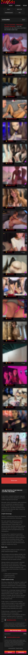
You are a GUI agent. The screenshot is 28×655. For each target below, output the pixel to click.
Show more (14, 480)
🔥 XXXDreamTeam (11, 118)
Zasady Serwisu (19, 648)
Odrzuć (10, 652)
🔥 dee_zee (9, 163)
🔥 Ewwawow (9, 384)
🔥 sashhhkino (10, 274)
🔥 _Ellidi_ (9, 362)
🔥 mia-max (9, 251)
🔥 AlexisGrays (10, 229)
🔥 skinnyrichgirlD (11, 296)
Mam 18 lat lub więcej (15, 630)
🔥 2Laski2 (9, 429)
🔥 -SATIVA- (9, 74)
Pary (20, 12)
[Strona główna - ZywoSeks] (8, 2)
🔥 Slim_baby (9, 407)
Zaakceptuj (21, 652)
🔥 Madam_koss (10, 185)
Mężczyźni (19, 9)
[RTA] (25, 633)
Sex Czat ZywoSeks (9, 24)
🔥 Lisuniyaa (9, 207)
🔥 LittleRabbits (10, 96)
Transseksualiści (9, 12)
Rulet (8, 9)
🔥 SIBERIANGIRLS (11, 451)
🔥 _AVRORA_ (10, 141)
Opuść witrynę (7, 633)
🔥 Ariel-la (8, 318)
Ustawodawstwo (11, 648)
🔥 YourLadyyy (10, 340)
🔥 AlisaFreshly (10, 473)
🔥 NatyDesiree (10, 52)
